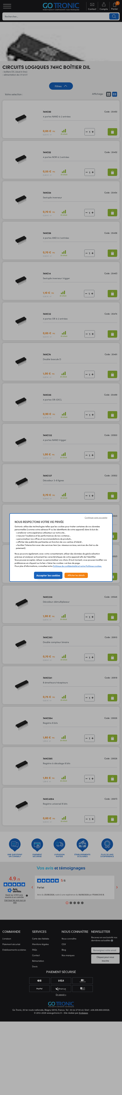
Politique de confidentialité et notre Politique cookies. (77, 566)
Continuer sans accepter (96, 517)
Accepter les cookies (48, 575)
